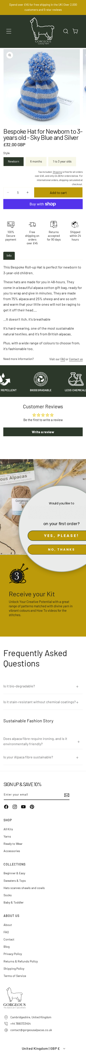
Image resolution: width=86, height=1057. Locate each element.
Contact (9, 939)
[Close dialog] (80, 490)
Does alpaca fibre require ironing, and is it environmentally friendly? (35, 741)
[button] (9, 31)
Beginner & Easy (14, 873)
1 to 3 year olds (62, 161)
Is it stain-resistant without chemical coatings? (39, 702)
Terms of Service (15, 976)
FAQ (62, 359)
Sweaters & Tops (15, 880)
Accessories (12, 851)
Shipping (57, 171)
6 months (36, 161)
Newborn (13, 161)
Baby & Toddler (14, 902)
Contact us (76, 359)
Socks (8, 895)
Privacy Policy (13, 954)
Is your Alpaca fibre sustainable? (28, 757)
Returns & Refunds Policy (21, 961)
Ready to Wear (13, 843)
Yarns (7, 836)
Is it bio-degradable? (19, 686)
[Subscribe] (64, 795)
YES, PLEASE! (43, 535)
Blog (6, 946)
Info (9, 255)
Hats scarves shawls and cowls (24, 888)
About (8, 925)
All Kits (8, 829)
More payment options (43, 214)
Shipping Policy (14, 968)
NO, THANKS (43, 549)
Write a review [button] (43, 432)
